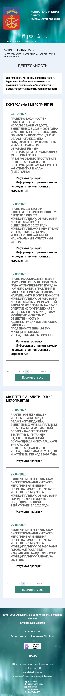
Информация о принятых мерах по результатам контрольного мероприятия (34, 186)
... (38, 371)
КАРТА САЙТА (34, 692)
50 (42, 371)
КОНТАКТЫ (32, 656)
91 (42, 583)
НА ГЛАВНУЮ (33, 682)
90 (38, 583)
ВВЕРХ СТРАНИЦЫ (35, 684)
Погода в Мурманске (48, 41)
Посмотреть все (32, 377)
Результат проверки (29, 178)
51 (46, 371)
